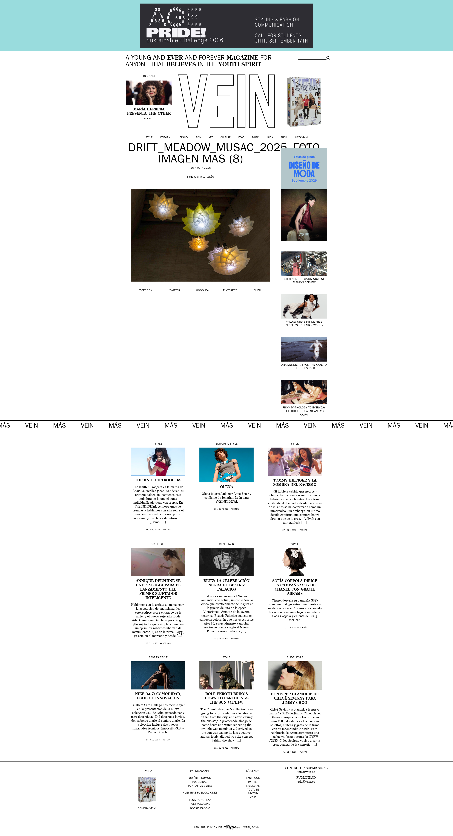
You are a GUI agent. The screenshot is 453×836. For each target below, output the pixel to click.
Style (149, 137)
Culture (225, 137)
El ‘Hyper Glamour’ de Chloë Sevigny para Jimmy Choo (295, 699)
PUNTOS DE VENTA (200, 786)
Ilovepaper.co (200, 808)
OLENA (226, 487)
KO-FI (253, 797)
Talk (162, 544)
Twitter (253, 782)
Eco (198, 137)
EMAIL (257, 290)
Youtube (253, 790)
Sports (154, 657)
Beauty (184, 137)
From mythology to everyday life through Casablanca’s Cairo (304, 411)
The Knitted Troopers (158, 480)
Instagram (301, 137)
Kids (270, 137)
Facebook (253, 778)
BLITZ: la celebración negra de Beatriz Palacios (226, 585)
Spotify (253, 793)
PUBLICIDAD (200, 782)
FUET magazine (200, 804)
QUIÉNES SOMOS (200, 778)
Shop (284, 137)
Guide (290, 657)
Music (256, 137)
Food (241, 137)
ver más (167, 530)
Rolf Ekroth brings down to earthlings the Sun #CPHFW (226, 698)
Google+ (6, 833)
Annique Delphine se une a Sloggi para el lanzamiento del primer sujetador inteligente (158, 589)
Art (210, 137)
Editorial (166, 137)
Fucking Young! (200, 800)
